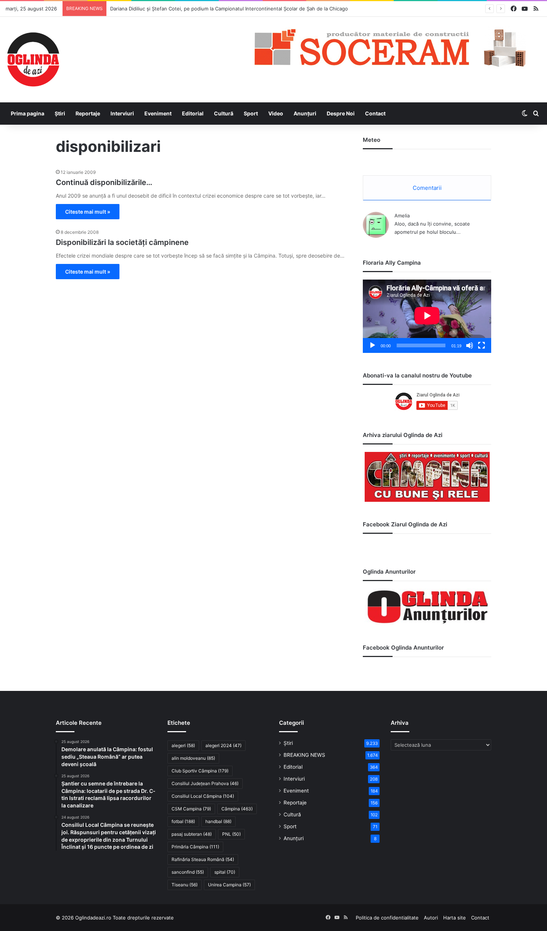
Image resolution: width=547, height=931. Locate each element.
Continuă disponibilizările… (104, 182)
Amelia (402, 216)
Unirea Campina (229, 884)
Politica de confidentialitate (387, 918)
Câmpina (237, 809)
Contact (375, 113)
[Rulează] (372, 345)
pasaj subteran (192, 834)
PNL (231, 834)
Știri (60, 113)
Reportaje (88, 113)
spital (224, 872)
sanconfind (188, 872)
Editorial (193, 113)
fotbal (183, 821)
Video (275, 113)
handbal (218, 821)
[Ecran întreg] (481, 345)
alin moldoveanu (193, 758)
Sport (251, 113)
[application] (427, 316)
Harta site (454, 918)
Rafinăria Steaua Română (203, 859)
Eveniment (158, 113)
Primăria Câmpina (195, 846)
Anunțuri (305, 113)
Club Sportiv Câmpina (200, 771)
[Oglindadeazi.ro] (33, 59)
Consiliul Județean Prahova (205, 783)
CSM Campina (191, 809)
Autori (431, 918)
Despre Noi (341, 113)
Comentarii (427, 187)
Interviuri (122, 113)
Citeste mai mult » (87, 211)
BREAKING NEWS (304, 755)
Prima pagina (27, 113)
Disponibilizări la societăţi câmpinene (122, 242)
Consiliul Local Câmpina (203, 796)
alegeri (183, 745)
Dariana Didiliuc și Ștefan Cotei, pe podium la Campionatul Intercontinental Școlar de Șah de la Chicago (229, 9)
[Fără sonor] (469, 345)
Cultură (223, 113)
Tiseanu (185, 884)
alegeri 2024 (223, 745)
